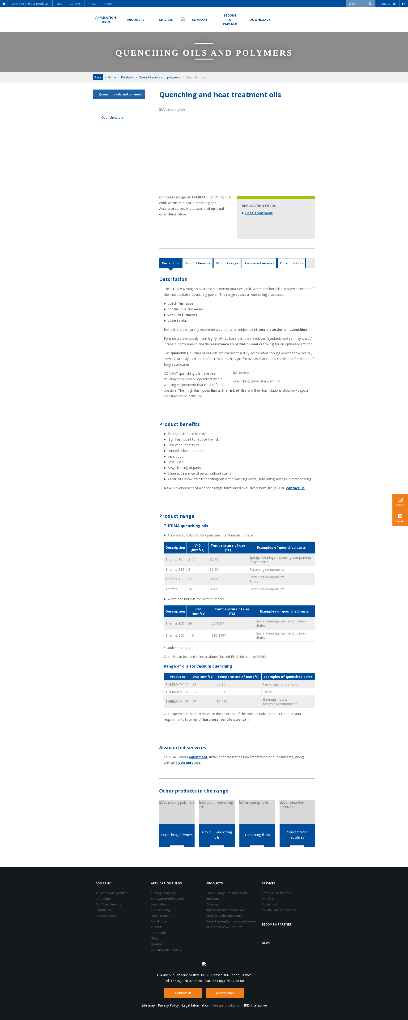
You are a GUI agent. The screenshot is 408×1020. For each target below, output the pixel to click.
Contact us (183, 993)
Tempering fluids (257, 834)
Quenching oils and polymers (160, 77)
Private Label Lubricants (279, 910)
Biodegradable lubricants (224, 915)
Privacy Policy (168, 1005)
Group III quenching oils (217, 835)
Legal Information (195, 1005)
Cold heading (160, 910)
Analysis (268, 898)
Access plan (225, 993)
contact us (295, 488)
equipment (198, 757)
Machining (158, 932)
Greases (212, 904)
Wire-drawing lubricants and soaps (231, 921)
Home (112, 77)
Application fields (166, 883)
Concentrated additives (297, 835)
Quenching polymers (177, 834)
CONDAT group (106, 915)
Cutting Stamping (163, 893)
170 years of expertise (111, 893)
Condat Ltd (103, 910)
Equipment (269, 904)
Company (103, 883)
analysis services (185, 762)
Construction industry (166, 949)
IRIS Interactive (255, 1005)
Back (97, 77)
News (266, 943)
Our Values (103, 898)
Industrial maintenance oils (225, 910)
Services (269, 883)
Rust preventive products (224, 927)
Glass (155, 938)
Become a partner (277, 924)
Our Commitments (108, 904)
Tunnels (156, 927)
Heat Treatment (259, 213)
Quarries (157, 944)
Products (127, 77)
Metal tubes (159, 921)
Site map (148, 1005)
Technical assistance (277, 893)
